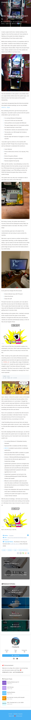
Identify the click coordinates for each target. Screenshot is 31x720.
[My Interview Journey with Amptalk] (4, 698)
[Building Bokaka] (4, 693)
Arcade (9, 23)
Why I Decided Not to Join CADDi (15, 702)
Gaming (3, 23)
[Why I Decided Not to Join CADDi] (4, 703)
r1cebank (11, 535)
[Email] (17, 659)
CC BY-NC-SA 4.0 (14, 543)
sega (15, 550)
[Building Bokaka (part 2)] (4, 683)
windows (10, 550)
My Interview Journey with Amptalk (15, 697)
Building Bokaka (11, 692)
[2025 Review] (4, 688)
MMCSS (6, 448)
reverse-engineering (23, 550)
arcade (3, 550)
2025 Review (10, 687)
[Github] (14, 659)
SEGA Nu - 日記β (5, 107)
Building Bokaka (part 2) (13, 682)
